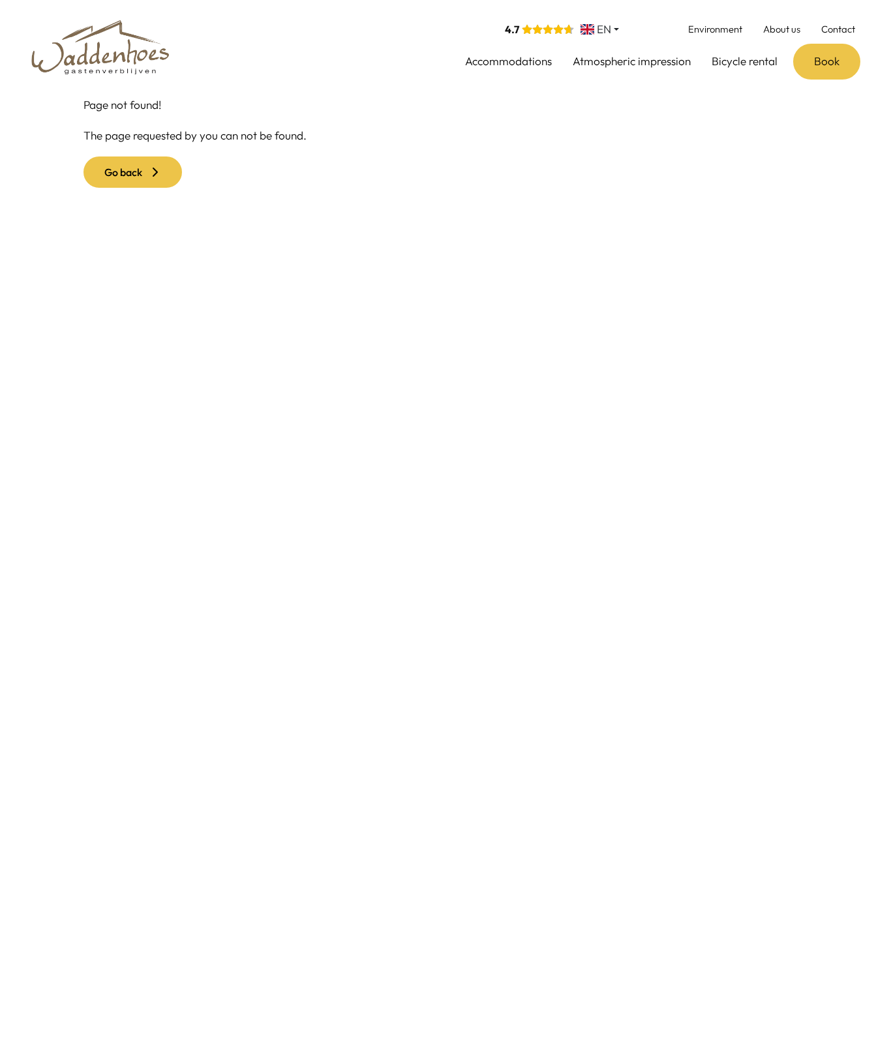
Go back (126, 172)
